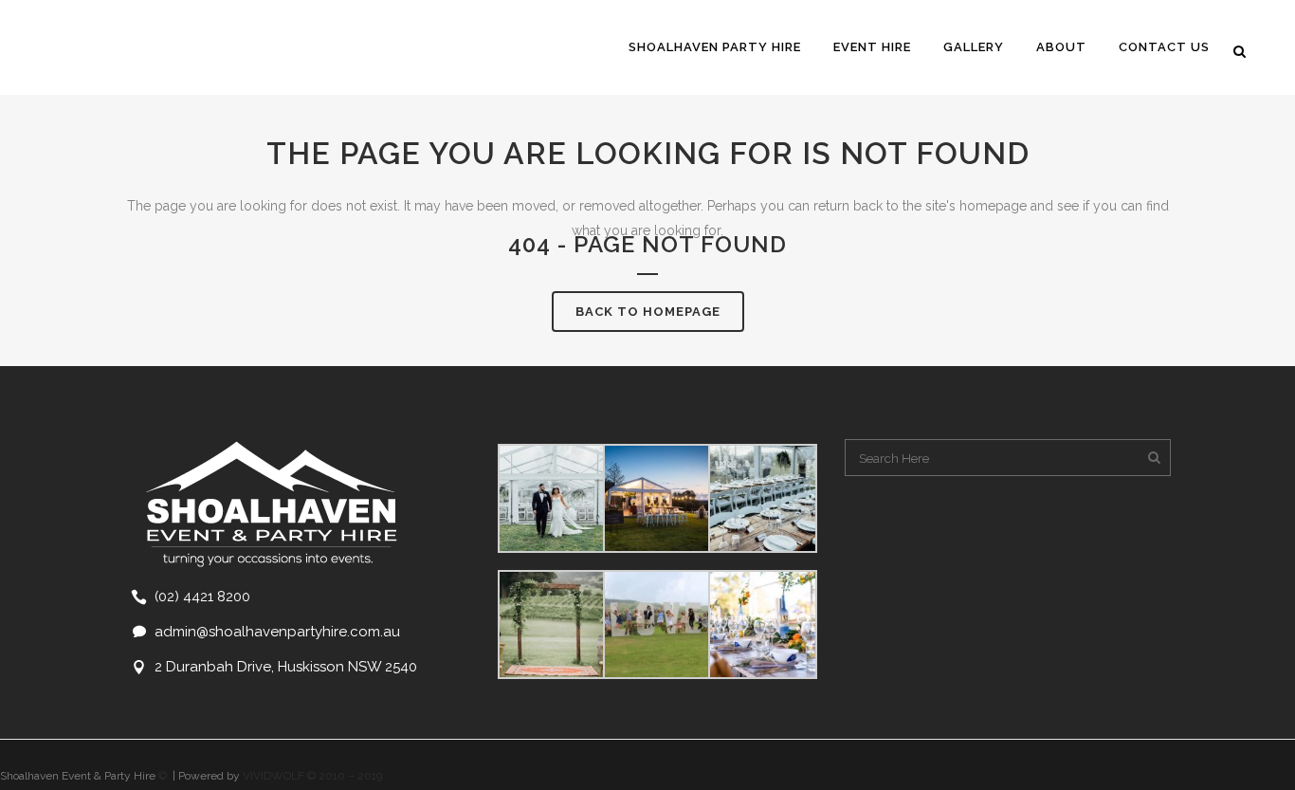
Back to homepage (647, 311)
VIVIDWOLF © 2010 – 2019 (312, 775)
